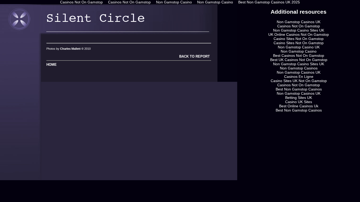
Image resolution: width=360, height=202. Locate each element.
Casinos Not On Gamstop (298, 26)
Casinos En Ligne (298, 76)
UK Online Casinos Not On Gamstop (298, 34)
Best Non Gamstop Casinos (299, 89)
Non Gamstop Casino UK (299, 47)
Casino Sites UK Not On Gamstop (299, 81)
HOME (51, 65)
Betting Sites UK (298, 97)
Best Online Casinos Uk (298, 106)
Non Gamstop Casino (299, 51)
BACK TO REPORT (194, 56)
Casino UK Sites (298, 102)
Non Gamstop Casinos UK (298, 22)
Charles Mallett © (72, 48)
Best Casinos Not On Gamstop (298, 55)
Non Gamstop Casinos (299, 68)
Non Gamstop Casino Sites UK (298, 30)
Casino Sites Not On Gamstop (299, 39)
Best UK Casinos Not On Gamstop (298, 60)
